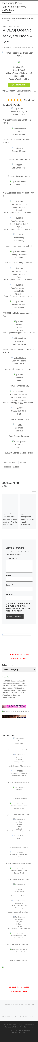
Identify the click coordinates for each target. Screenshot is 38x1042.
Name (9, 576)
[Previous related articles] (28, 489)
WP (17, 1028)
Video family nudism (14, 18)
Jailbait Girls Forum (19, 1031)
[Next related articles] (34, 489)
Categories (7, 665)
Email (9, 585)
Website (10, 594)
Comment (11, 558)
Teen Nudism (8, 47)
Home (4, 18)
